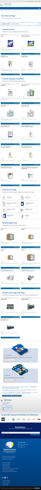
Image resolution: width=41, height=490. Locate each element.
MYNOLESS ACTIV (4, 56)
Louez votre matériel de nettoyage (8, 457)
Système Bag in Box (9, 223)
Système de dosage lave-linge (13, 293)
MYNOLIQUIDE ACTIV (5, 126)
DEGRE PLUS (3, 85)
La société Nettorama (6, 480)
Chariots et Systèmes (6, 464)
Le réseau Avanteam (6, 483)
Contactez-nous (17, 395)
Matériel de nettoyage (6, 462)
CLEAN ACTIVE (24, 85)
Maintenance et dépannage (7, 459)
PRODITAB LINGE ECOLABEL (6, 167)
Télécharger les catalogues (10, 360)
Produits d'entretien (6, 465)
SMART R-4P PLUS (24, 299)
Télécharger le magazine (9, 380)
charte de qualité (26, 392)
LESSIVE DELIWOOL (25, 106)
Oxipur (2, 36)
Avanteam (11, 392)
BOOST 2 (2, 250)
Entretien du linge (9, 190)
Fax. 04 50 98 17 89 (21, 447)
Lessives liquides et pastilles (13, 79)
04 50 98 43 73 (31, 1)
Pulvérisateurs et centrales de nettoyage (9, 471)
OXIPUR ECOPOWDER (25, 36)
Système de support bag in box (7, 270)
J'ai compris (37, 488)
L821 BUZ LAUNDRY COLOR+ (27, 147)
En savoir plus (7, 395)
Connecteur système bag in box (27, 270)
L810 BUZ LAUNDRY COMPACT (27, 126)
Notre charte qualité (6, 481)
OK (35, 434)
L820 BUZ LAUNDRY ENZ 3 (6, 147)
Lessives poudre (8, 29)
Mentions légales (5, 484)
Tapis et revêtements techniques (8, 469)
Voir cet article (16, 53)
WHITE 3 (23, 229)
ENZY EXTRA (3, 106)
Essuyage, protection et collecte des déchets (10, 468)
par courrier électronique (23, 444)
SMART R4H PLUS (4, 320)
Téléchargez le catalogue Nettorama (8, 456)
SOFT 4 (22, 250)
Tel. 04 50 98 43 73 (21, 445)
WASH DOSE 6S (4, 299)
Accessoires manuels (6, 467)
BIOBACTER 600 (24, 56)
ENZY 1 (2, 229)
